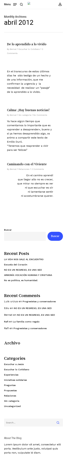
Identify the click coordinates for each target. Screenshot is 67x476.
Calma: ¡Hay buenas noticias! (28, 110)
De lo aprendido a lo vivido (26, 44)
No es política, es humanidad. (21, 280)
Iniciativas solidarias (15, 380)
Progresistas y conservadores (39, 301)
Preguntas (10, 385)
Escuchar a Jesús (14, 364)
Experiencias (11, 374)
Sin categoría (25, 115)
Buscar (8, 229)
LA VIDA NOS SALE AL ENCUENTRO (23, 259)
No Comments (40, 115)
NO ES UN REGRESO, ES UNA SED (23, 269)
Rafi (6, 321)
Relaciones (24, 169)
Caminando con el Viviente (27, 164)
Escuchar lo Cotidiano (29, 49)
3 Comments (38, 169)
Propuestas (10, 390)
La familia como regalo (26, 321)
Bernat (13, 49)
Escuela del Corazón (15, 264)
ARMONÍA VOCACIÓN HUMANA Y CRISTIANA (28, 275)
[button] (10, 4)
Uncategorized (12, 406)
